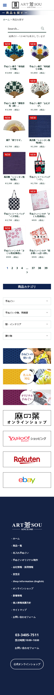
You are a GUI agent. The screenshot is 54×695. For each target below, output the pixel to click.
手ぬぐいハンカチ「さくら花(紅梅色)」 (14, 251)
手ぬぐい (10, 300)
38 (39, 268)
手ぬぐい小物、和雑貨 (16, 312)
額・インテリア (13, 324)
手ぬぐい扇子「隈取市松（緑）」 (14, 104)
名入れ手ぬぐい (21, 552)
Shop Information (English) (28, 581)
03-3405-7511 (27, 635)
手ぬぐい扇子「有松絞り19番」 (14, 67)
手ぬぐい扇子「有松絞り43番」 (39, 67)
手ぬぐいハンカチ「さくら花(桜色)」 (39, 215)
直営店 (16, 574)
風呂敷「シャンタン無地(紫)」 (14, 178)
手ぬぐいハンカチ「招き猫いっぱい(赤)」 (39, 251)
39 (45, 268)
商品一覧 (17, 545)
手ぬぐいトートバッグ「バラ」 (39, 178)
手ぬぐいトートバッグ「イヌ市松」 (14, 215)
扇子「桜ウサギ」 (14, 140)
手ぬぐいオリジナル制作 (25, 559)
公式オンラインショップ (27, 664)
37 (33, 268)
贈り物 (8, 335)
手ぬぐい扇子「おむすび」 (39, 104)
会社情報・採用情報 (23, 566)
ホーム (16, 538)
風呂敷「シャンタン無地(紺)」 (39, 141)
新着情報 (17, 595)
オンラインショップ (23, 588)
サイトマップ (20, 609)
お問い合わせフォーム (24, 616)
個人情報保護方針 (22, 602)
